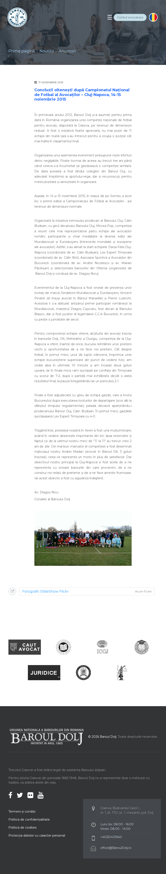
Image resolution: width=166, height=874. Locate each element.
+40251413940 (111, 837)
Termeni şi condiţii (21, 811)
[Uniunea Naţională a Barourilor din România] (63, 647)
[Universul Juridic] (122, 672)
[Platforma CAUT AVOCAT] (24, 647)
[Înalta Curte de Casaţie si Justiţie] (102, 647)
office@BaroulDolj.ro (115, 848)
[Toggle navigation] (109, 17)
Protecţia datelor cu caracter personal (36, 835)
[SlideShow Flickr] (83, 538)
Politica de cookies (22, 827)
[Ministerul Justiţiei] (83, 672)
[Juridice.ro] (44, 672)
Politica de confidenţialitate (29, 819)
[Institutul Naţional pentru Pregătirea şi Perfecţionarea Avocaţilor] (141, 647)
